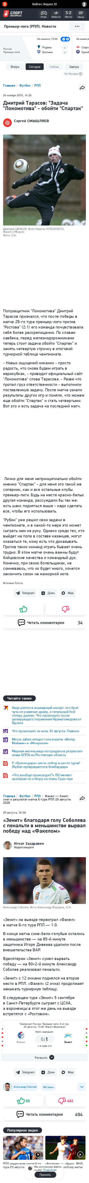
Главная (9, 85)
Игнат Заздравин (29, 843)
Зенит (68, 1042)
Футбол (25, 85)
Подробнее (50, 1169)
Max (70, 593)
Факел (21, 1042)
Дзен (51, 593)
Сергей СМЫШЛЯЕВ (31, 121)
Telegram (28, 593)
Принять (45, 1175)
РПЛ (37, 85)
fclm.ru (19, 583)
